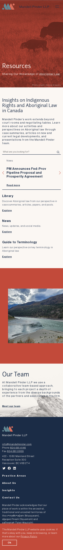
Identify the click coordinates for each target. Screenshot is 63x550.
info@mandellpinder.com (17, 444)
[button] (3, 172)
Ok (9, 543)
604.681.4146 (18, 448)
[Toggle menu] (57, 6)
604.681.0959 (15, 451)
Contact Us (11, 498)
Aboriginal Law (49, 74)
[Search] (58, 152)
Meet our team (11, 406)
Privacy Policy (29, 536)
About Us (9, 483)
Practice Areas (14, 476)
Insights (8, 490)
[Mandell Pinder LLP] (25, 6)
